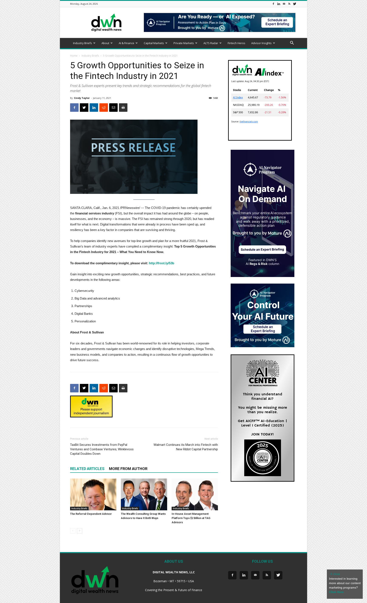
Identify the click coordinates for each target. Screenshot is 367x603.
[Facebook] (273, 4)
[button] (292, 43)
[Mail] (284, 4)
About (105, 43)
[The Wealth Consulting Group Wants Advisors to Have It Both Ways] (144, 494)
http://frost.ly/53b (161, 263)
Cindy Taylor (82, 97)
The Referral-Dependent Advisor (91, 513)
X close (335, 574)
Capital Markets (154, 43)
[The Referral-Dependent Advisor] (93, 494)
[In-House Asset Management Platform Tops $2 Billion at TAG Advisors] (195, 494)
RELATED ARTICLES (87, 468)
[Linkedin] (278, 4)
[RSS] (289, 4)
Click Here (336, 592)
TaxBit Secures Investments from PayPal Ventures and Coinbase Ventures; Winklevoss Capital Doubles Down (102, 449)
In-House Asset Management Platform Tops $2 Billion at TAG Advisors (191, 518)
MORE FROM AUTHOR (128, 468)
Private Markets (184, 43)
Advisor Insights (261, 43)
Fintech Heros (236, 43)
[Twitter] (294, 4)
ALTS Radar (210, 43)
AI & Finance (126, 43)
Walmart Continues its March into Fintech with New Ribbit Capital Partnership (186, 447)
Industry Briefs (82, 43)
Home (74, 55)
